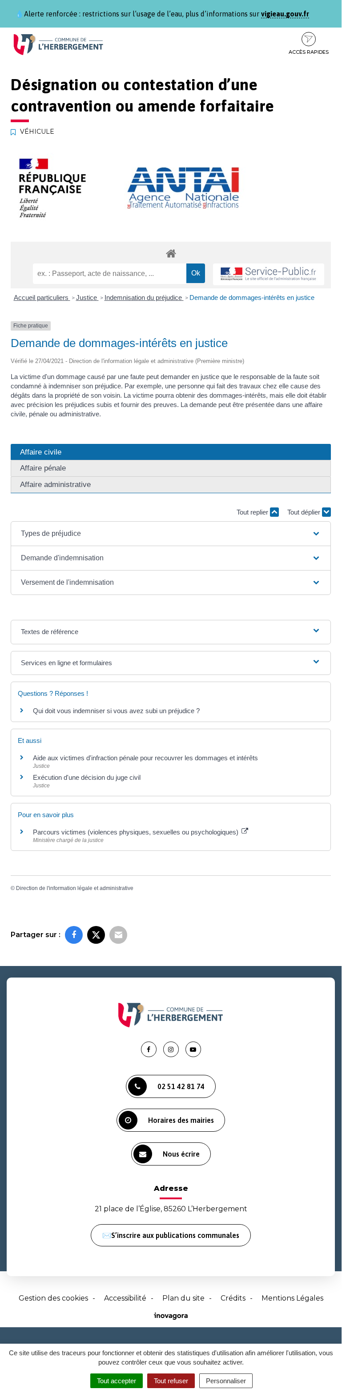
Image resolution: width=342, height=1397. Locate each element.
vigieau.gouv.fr (285, 14)
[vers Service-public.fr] (268, 274)
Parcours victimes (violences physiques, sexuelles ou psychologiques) (136, 832)
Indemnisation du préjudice (144, 297)
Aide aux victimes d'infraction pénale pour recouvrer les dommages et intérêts (145, 758)
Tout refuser (171, 1381)
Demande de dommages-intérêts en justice (251, 297)
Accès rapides (309, 52)
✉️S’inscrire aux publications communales (170, 1235)
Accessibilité (125, 1298)
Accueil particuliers (42, 297)
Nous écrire (181, 1154)
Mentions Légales (292, 1298)
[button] (170, 534)
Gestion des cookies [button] (53, 1298)
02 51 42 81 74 (181, 1086)
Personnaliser (226, 1381)
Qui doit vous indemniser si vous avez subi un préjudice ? (116, 710)
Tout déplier (304, 512)
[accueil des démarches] (170, 253)
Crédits (233, 1298)
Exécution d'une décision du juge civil (87, 777)
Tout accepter (116, 1381)
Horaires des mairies (181, 1120)
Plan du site (183, 1298)
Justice (87, 297)
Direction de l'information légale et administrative (74, 888)
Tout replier (253, 512)
